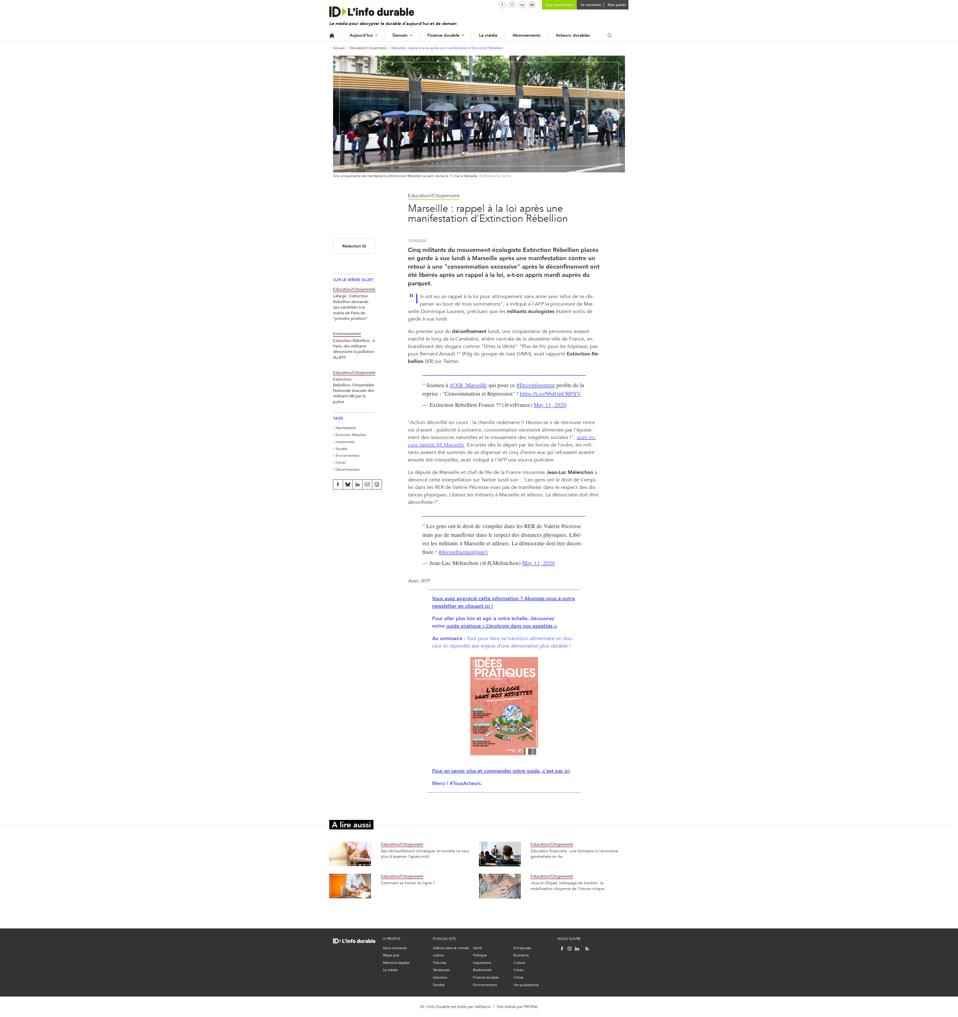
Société (341, 449)
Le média (488, 35)
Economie (521, 955)
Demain (400, 35)
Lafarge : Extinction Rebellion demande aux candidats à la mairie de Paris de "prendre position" (350, 307)
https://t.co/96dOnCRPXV (550, 393)
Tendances (441, 970)
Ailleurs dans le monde (451, 948)
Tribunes (439, 962)
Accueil (331, 35)
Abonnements (526, 35)
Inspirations (482, 962)
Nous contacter (395, 948)
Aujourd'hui (361, 35)
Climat (341, 462)
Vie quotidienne (526, 985)
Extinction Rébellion (351, 435)
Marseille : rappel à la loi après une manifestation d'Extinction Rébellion (447, 48)
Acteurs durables (573, 35)
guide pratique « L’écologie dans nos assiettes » (501, 626)
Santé (477, 948)
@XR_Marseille (468, 385)
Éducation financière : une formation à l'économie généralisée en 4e (574, 853)
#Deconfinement (535, 385)
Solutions (440, 977)
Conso (518, 970)
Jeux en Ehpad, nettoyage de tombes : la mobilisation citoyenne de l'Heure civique (567, 885)
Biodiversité (482, 970)
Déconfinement (348, 469)
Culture (519, 962)
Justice (438, 955)
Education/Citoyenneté (368, 48)
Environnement (347, 455)
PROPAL (531, 1006)
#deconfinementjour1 (463, 552)
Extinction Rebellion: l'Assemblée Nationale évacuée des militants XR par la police (353, 390)
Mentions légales (396, 962)
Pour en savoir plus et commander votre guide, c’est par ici (501, 771)
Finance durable (443, 35)
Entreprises (522, 948)
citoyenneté (345, 442)
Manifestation (346, 428)
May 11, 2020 (550, 404)
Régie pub (391, 955)
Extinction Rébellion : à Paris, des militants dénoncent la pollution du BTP (354, 349)
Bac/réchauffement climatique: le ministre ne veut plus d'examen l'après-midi (425, 853)
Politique (480, 955)
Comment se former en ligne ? (408, 883)
